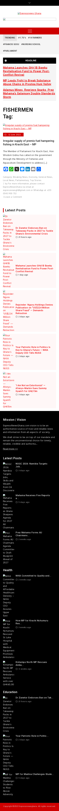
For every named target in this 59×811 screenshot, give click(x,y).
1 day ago (23, 275)
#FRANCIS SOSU (11, 44)
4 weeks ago (24, 669)
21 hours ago (24, 237)
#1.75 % (22, 38)
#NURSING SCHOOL (31, 44)
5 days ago (24, 502)
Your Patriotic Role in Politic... (32, 736)
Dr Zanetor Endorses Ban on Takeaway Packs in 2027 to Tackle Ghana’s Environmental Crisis (34, 231)
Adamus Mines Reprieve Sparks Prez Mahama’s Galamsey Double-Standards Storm (29, 93)
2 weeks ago (24, 539)
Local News (8, 180)
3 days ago (24, 394)
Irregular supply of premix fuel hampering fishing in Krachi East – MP (28, 142)
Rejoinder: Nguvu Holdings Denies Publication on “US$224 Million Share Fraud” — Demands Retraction (34, 309)
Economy (33, 177)
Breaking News (20, 177)
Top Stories (35, 180)
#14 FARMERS (35, 38)
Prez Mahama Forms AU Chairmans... (29, 534)
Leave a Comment (13, 197)
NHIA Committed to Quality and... (33, 575)
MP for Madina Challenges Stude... (35, 774)
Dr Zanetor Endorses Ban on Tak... (34, 697)
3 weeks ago (24, 627)
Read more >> (10, 448)
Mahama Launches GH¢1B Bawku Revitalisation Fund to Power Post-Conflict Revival (26, 71)
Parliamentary (22, 180)
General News (45, 177)
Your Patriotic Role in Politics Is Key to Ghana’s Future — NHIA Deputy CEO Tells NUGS (33, 350)
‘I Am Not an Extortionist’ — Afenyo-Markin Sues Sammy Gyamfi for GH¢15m (31, 388)
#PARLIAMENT (10, 51)
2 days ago (24, 316)
